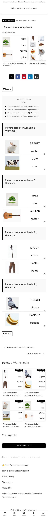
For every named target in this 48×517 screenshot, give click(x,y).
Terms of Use (7, 482)
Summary (33, 20)
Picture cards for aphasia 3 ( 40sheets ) (23, 113)
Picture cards (9, 20)
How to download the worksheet (15, 471)
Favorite (8, 89)
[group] (15, 52)
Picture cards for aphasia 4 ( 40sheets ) (23, 116)
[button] (42, 52)
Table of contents (24, 99)
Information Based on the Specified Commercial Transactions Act (22, 495)
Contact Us (7, 488)
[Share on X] (11, 76)
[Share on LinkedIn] (30, 76)
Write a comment (24, 445)
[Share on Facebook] (17, 76)
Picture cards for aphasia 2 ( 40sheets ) (23, 110)
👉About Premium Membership (15, 465)
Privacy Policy (8, 476)
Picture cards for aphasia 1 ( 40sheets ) (23, 106)
